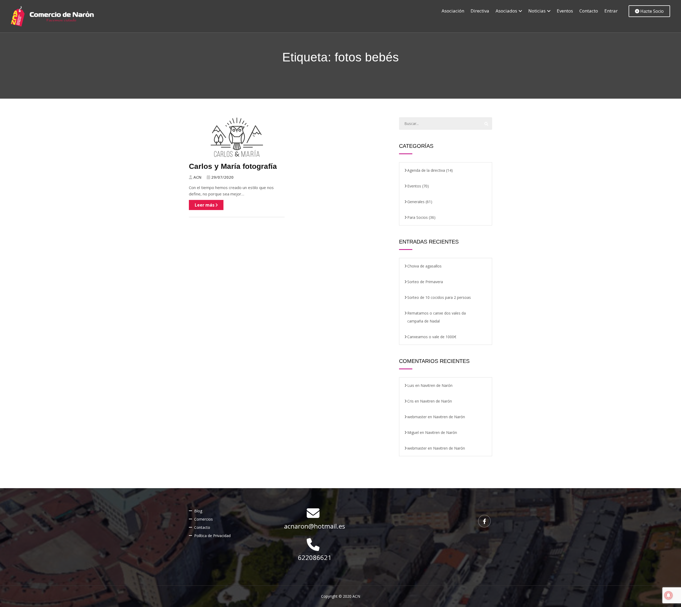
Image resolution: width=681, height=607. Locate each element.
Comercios (203, 519)
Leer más (205, 205)
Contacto (588, 11)
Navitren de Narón (436, 385)
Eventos (565, 11)
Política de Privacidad (212, 535)
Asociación (453, 11)
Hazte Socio (651, 11)
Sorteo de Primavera (425, 281)
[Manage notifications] (668, 595)
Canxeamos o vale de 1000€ (431, 336)
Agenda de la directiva (426, 170)
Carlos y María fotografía (233, 166)
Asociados (506, 11)
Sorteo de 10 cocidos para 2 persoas (439, 297)
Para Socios (417, 217)
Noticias (537, 11)
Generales (416, 201)
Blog (198, 510)
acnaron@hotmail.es (314, 526)
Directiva (480, 11)
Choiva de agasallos (424, 266)
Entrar (611, 11)
